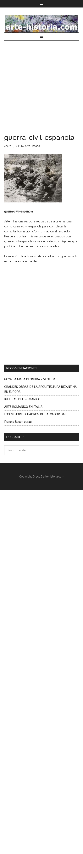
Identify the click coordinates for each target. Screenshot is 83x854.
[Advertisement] (41, 91)
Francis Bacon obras (18, 422)
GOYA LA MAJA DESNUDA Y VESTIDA (30, 379)
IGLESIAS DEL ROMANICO (22, 399)
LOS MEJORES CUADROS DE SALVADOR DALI (35, 414)
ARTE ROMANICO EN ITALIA (23, 407)
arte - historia (41, 23)
